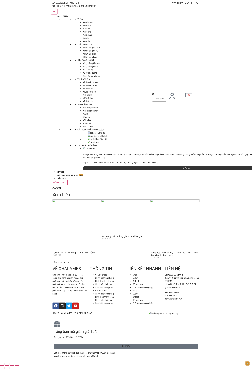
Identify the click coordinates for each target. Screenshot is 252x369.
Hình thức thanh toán (104, 281)
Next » (66, 262)
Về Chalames (101, 275)
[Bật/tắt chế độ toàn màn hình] (7, 364)
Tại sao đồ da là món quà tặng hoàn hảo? (73, 252)
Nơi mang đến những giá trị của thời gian (122, 236)
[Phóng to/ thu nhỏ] (2, 364)
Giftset (136, 281)
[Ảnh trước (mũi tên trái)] (2, 368)
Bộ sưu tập (138, 284)
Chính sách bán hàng (104, 278)
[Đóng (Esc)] (17, 364)
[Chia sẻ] (12, 364)
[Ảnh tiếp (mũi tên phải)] (7, 368)
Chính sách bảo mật (104, 284)
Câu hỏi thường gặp (104, 287)
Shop (135, 275)
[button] (53, 188)
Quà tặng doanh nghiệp (143, 287)
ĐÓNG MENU (59, 182)
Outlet (135, 278)
